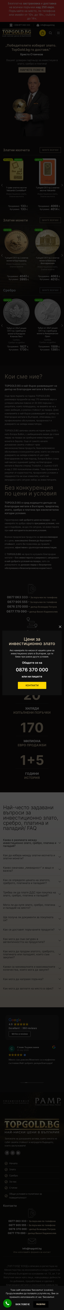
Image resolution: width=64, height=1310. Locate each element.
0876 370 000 (32, 669)
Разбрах (40, 1304)
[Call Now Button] (7, 1303)
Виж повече (23, 1304)
